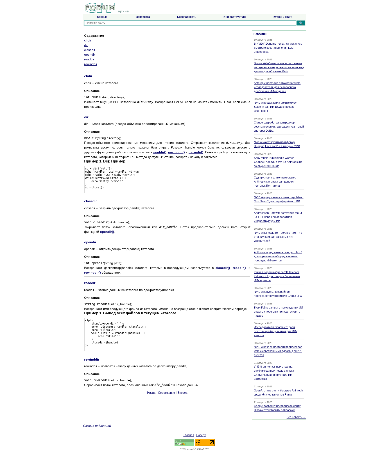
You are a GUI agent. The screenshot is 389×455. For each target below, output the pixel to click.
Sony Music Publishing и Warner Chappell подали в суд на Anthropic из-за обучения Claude (278, 162)
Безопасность (186, 16)
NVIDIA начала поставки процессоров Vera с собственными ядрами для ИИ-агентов (278, 351)
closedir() (196, 152)
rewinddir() (176, 152)
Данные (102, 16)
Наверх (201, 435)
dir (86, 45)
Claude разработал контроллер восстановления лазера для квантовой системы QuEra (279, 126)
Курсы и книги (283, 16)
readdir (89, 59)
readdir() (159, 152)
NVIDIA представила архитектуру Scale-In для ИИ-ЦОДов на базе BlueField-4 (275, 106)
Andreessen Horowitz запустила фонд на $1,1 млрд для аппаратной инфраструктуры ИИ (278, 217)
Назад (151, 392)
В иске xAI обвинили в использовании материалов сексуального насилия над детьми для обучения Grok (279, 67)
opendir (89, 54)
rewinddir (90, 64)
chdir (87, 40)
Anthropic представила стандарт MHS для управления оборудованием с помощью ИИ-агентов (278, 256)
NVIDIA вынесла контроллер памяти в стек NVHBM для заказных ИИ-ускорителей (278, 236)
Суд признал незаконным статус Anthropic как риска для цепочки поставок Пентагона (275, 181)
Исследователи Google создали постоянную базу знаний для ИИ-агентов (275, 331)
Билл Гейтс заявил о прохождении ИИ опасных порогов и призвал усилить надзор (278, 311)
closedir (89, 50)
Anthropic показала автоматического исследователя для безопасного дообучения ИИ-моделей (277, 87)
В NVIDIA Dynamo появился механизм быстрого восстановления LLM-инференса (278, 47)
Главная (188, 435)
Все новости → (296, 417)
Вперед (182, 392)
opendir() (107, 231)
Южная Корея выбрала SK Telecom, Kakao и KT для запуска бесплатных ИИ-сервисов (277, 276)
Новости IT (260, 34)
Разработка (142, 16)
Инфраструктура (235, 16)
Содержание (166, 392)
